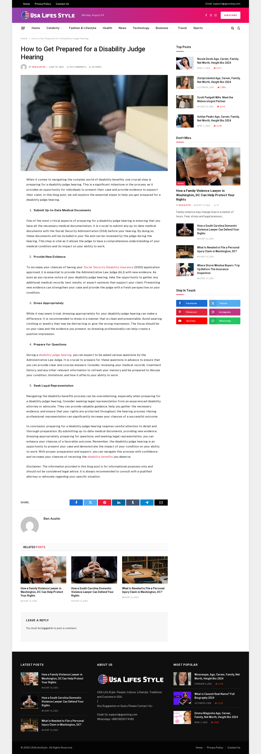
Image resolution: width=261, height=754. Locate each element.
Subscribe (230, 15)
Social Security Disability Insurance (108, 267)
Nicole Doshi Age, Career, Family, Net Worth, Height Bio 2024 (218, 60)
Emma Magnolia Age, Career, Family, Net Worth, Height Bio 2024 (216, 715)
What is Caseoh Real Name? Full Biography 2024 (215, 695)
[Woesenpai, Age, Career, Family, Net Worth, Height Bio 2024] (182, 678)
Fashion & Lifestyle (82, 28)
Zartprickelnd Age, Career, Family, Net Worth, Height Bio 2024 (218, 80)
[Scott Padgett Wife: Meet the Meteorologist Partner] (185, 101)
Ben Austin (38, 67)
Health (107, 28)
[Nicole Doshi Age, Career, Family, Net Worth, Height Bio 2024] (185, 63)
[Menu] (23, 28)
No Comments (78, 67)
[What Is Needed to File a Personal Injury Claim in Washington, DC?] (145, 569)
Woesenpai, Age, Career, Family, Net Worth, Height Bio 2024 (217, 676)
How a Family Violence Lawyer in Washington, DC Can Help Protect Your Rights (42, 592)
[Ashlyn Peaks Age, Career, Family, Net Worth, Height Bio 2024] (185, 121)
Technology (141, 28)
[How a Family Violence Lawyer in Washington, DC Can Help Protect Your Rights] (43, 569)
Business (162, 28)
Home (26, 3)
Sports (198, 28)
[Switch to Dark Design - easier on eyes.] (238, 28)
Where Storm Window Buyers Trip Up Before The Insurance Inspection (218, 269)
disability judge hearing (55, 355)
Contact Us (62, 3)
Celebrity (52, 28)
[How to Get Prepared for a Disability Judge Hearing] (94, 123)
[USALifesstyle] (48, 15)
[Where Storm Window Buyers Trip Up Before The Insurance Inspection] (185, 269)
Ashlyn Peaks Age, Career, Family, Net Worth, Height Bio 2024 (218, 118)
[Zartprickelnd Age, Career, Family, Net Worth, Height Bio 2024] (185, 82)
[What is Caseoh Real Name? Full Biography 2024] (182, 698)
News (122, 28)
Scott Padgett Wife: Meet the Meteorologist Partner (215, 99)
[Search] (232, 28)
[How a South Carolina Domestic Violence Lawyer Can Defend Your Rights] (94, 569)
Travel (182, 28)
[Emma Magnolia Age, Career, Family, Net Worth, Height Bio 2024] (182, 717)
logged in (47, 628)
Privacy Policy (43, 3)
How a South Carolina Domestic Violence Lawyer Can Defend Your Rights (92, 592)
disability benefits (100, 457)
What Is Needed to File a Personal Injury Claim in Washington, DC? (143, 590)
